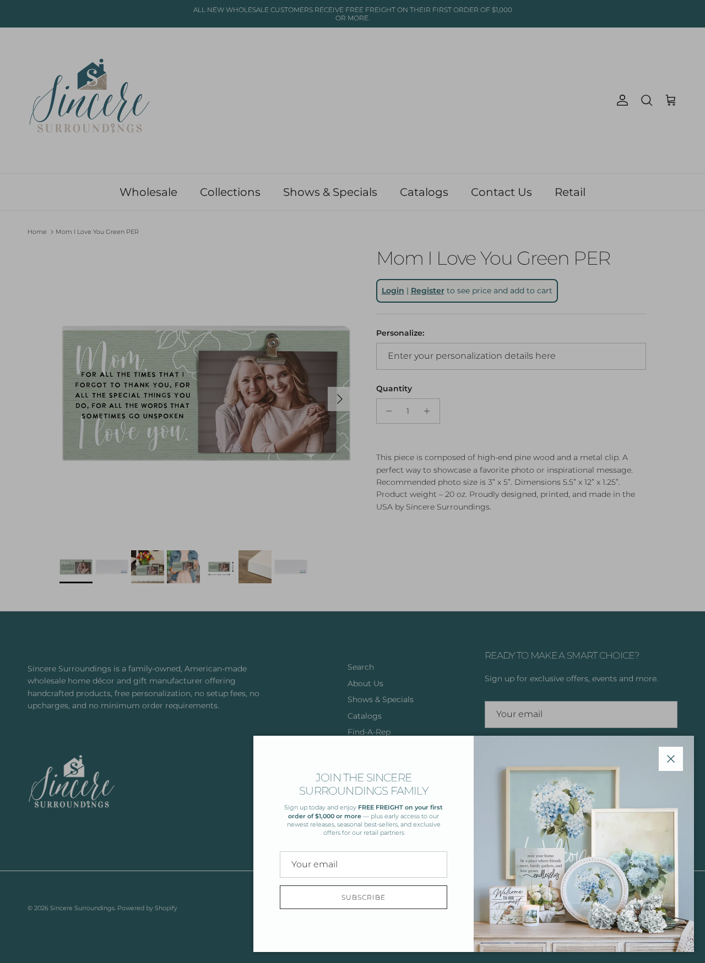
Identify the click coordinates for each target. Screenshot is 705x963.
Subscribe (363, 897)
